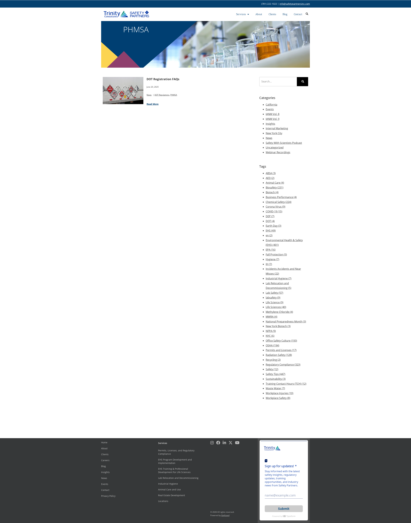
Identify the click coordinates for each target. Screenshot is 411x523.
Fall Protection (276, 254)
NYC (270, 336)
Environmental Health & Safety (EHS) (284, 242)
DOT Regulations (161, 95)
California (271, 104)
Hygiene (272, 259)
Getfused (225, 515)
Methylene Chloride (279, 312)
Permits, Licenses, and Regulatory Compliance (176, 452)
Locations (163, 501)
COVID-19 (274, 211)
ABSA (271, 173)
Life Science (274, 302)
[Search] (302, 81)
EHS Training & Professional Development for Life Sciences (174, 470)
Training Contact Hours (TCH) (286, 383)
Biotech (272, 192)
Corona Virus (275, 206)
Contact (298, 14)
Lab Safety (274, 293)
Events (270, 109)
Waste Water (275, 388)
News (149, 95)
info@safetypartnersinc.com (295, 3)
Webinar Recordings (278, 152)
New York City (274, 133)
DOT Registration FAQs (163, 79)
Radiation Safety (279, 355)
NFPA (271, 331)
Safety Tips (275, 374)
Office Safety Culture (281, 340)
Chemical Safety (278, 202)
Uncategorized (275, 147)
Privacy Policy (108, 495)
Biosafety (274, 187)
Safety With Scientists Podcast (284, 143)
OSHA (272, 345)
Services (241, 14)
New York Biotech (278, 326)
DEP (270, 216)
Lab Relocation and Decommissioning (278, 286)
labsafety (273, 297)
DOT (270, 221)
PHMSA (173, 95)
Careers (105, 460)
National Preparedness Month (286, 321)
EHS (271, 230)
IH (269, 264)
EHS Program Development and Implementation (175, 461)
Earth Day (273, 226)
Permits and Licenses (281, 350)
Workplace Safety (278, 398)
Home (104, 442)
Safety (272, 369)
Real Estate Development (171, 495)
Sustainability (276, 379)
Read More (152, 104)
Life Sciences (276, 307)
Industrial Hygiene (278, 278)
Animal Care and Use (169, 489)
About (258, 14)
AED (270, 178)
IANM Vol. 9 (272, 119)
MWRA (271, 316)
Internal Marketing (277, 128)
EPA (270, 249)
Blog (285, 14)
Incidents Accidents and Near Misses (283, 271)
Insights (270, 123)
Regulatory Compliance (283, 364)
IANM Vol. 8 (272, 114)
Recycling (273, 360)
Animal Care (275, 182)
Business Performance (281, 197)
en (269, 235)
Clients (272, 14)
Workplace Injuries (279, 393)
